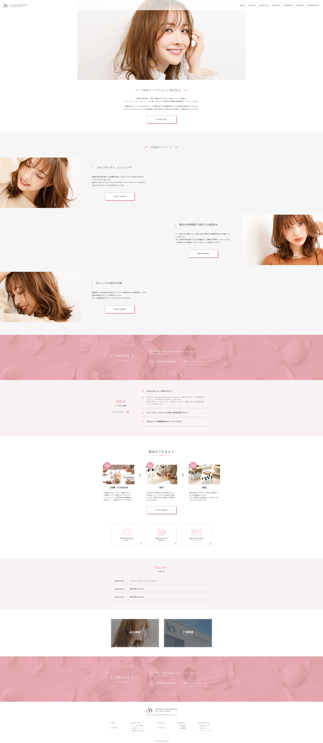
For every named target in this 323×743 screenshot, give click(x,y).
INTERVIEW (288, 5)
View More (120, 196)
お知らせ (203, 728)
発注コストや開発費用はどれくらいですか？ (165, 421)
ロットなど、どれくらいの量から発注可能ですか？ (167, 412)
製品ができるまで (139, 730)
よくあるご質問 (138, 726)
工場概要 (183, 728)
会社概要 (183, 726)
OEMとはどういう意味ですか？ (159, 391)
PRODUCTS (276, 5)
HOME (242, 5)
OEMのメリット (138, 728)
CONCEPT (252, 5)
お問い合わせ (204, 726)
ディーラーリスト (206, 730)
